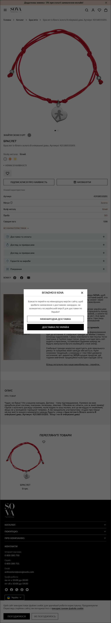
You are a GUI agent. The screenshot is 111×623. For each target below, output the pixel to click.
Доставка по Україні (55, 327)
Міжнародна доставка (55, 319)
